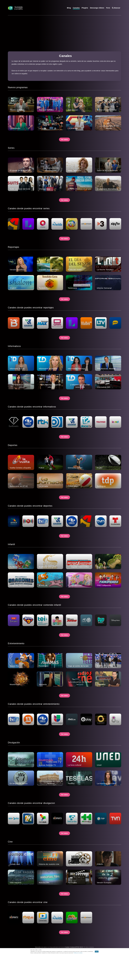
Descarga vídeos (97, 8)
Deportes (12, 445)
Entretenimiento (16, 643)
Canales (76, 8)
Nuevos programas (18, 87)
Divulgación (14, 742)
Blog (69, 8)
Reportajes (13, 247)
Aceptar (96, 951)
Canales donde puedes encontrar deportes (30, 506)
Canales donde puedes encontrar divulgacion (31, 803)
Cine (10, 841)
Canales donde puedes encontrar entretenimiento (33, 704)
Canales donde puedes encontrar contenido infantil (34, 605)
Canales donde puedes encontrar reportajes (31, 307)
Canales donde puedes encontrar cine (28, 902)
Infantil (11, 544)
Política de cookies (78, 952)
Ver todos (64, 139)
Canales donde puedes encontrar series (28, 208)
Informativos (14, 346)
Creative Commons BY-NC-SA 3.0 (74, 947)
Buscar (117, 8)
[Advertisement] (64, 29)
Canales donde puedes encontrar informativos (32, 406)
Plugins (85, 8)
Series (11, 148)
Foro (108, 8)
